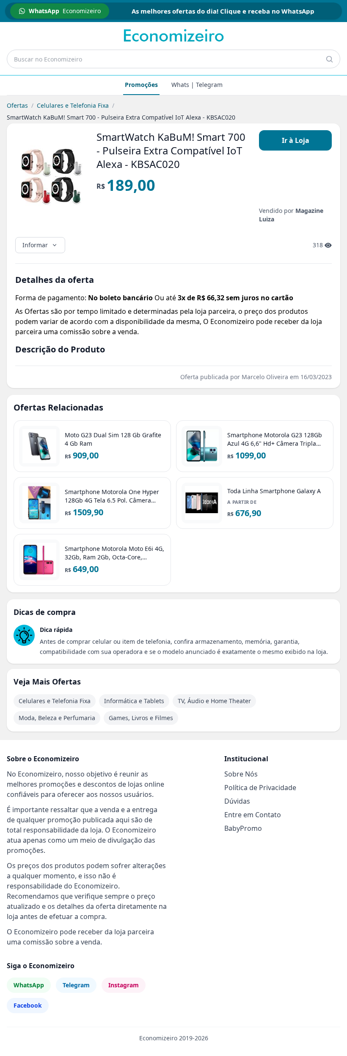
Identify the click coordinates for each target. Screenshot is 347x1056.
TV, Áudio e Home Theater (214, 701)
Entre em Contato (252, 814)
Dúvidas (237, 801)
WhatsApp (29, 985)
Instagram (123, 985)
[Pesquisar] (329, 59)
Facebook (28, 1005)
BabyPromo (243, 828)
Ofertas (17, 105)
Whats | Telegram (197, 85)
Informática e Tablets (134, 701)
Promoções (141, 85)
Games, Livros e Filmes (141, 718)
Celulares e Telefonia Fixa (73, 105)
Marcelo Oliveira (265, 377)
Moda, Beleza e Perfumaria (57, 718)
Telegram (76, 985)
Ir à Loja (295, 140)
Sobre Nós (241, 774)
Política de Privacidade (260, 787)
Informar (35, 245)
